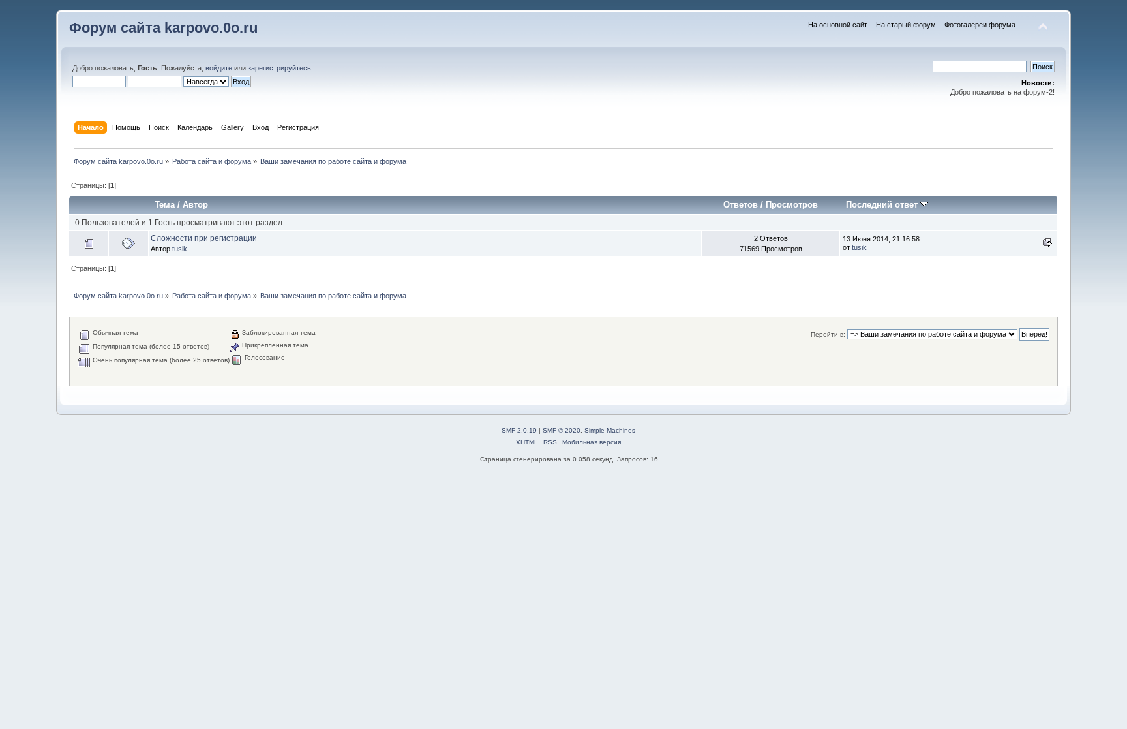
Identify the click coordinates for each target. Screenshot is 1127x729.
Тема (165, 204)
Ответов (740, 204)
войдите (218, 68)
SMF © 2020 (561, 430)
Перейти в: (828, 334)
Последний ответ (883, 204)
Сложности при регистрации (204, 238)
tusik (179, 249)
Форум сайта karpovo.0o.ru (163, 28)
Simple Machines (609, 430)
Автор (195, 204)
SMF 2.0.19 (519, 430)
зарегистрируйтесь (279, 68)
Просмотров (792, 204)
